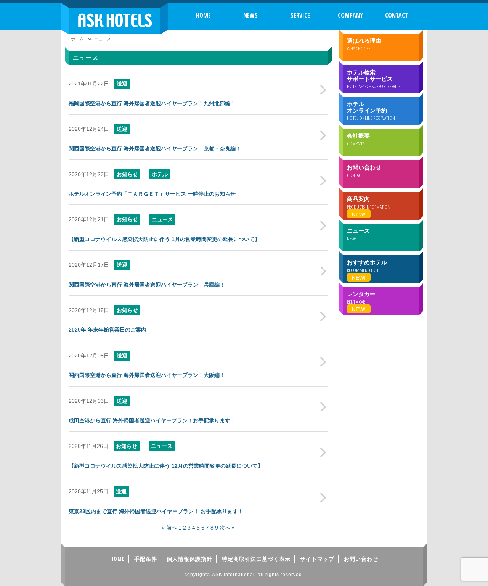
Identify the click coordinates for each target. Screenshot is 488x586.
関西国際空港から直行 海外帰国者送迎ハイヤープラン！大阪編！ (147, 375)
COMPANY (350, 15)
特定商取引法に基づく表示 (256, 558)
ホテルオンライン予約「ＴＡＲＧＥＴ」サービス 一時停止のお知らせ (152, 194)
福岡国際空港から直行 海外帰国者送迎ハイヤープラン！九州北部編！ (152, 103)
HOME (203, 15)
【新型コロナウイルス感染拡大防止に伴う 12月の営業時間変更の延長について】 (166, 466)
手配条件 (145, 558)
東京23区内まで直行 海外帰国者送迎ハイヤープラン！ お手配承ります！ (156, 511)
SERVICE (300, 15)
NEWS (250, 15)
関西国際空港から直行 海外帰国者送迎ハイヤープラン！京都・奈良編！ (155, 148)
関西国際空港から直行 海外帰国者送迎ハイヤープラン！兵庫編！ (147, 285)
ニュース (162, 219)
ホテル (160, 174)
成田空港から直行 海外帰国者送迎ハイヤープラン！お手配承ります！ (152, 420)
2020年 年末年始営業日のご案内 (107, 330)
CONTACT (396, 15)
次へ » (227, 528)
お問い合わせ (361, 558)
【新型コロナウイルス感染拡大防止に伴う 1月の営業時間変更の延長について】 (164, 239)
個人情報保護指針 (189, 558)
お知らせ (127, 174)
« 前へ (169, 528)
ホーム (77, 39)
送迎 (122, 83)
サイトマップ (317, 558)
